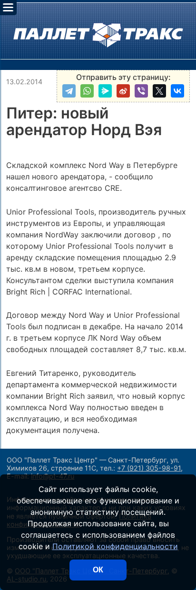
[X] (159, 91)
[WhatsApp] (87, 91)
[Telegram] (69, 91)
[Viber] (141, 91)
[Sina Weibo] (123, 91)
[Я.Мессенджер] (105, 91)
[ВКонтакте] (177, 91)
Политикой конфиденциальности (115, 546)
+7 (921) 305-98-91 (149, 468)
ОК (98, 570)
